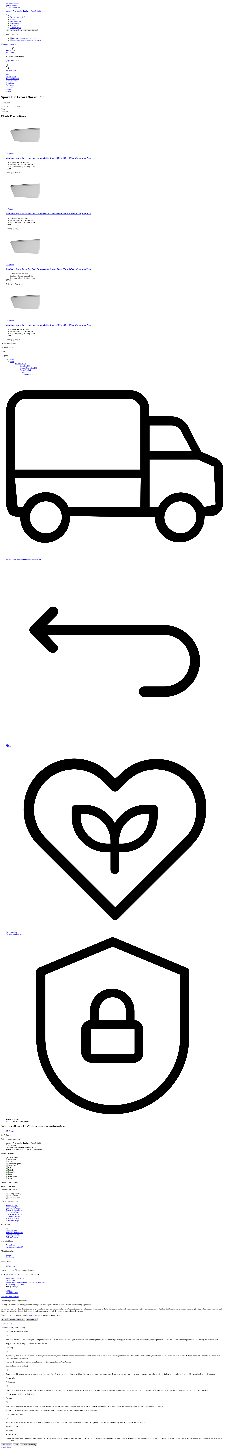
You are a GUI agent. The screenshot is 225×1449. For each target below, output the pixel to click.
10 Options (10, 153)
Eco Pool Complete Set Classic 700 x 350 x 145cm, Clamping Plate (48, 269)
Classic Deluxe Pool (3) (28, 368)
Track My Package (13, 1235)
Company (9, 1291)
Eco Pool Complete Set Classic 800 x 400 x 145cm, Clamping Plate (48, 213)
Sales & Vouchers (12, 1218)
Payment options (16, 23)
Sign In (8, 1228)
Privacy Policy (11, 1280)
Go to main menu (12, 3)
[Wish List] (7, 64)
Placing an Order (12, 1206)
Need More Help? (12, 1221)
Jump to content (11, 5)
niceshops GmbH (17, 1274)
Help (7, 15)
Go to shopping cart (13, 7)
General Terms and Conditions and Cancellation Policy (26, 1282)
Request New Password (14, 1233)
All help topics (15, 28)
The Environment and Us (15, 1247)
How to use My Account (15, 1214)
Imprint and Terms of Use (15, 1278)
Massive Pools (20, 364)
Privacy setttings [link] (12, 1287)
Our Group (10, 1257)
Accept (4, 1319)
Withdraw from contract (10, 1297)
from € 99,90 (23, 11)
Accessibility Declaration (15, 1285)
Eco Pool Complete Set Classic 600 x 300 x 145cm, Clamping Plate (48, 158)
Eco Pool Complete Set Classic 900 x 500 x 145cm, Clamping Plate (48, 325)
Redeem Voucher (12, 1237)
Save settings (6, 1445)
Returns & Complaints (14, 1210)
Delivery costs (15, 21)
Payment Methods (12, 1212)
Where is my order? (17, 17)
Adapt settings (32, 1319)
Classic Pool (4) (25, 370)
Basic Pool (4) (25, 366)
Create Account (11, 1231)
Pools (12, 362)
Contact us (14, 26)
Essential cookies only (16, 1319)
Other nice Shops (12, 1293)
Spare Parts (10, 360)
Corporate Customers (13, 1216)
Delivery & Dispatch (13, 1208)
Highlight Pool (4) (26, 374)
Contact (8, 1255)
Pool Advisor (10, 1245)
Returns (13, 19)
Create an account (12, 60)
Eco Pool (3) (24, 372)
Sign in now (10, 52)
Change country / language (25, 1270)
